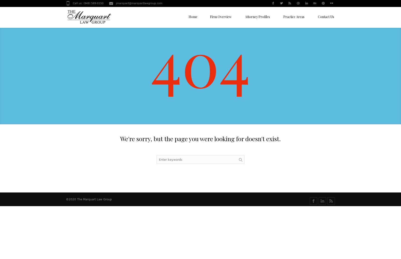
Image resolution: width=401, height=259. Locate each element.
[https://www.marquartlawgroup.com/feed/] (331, 201)
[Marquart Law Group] (89, 18)
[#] (273, 3)
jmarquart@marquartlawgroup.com (139, 3)
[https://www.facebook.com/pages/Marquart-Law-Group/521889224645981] (313, 201)
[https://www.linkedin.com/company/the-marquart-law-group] (322, 201)
